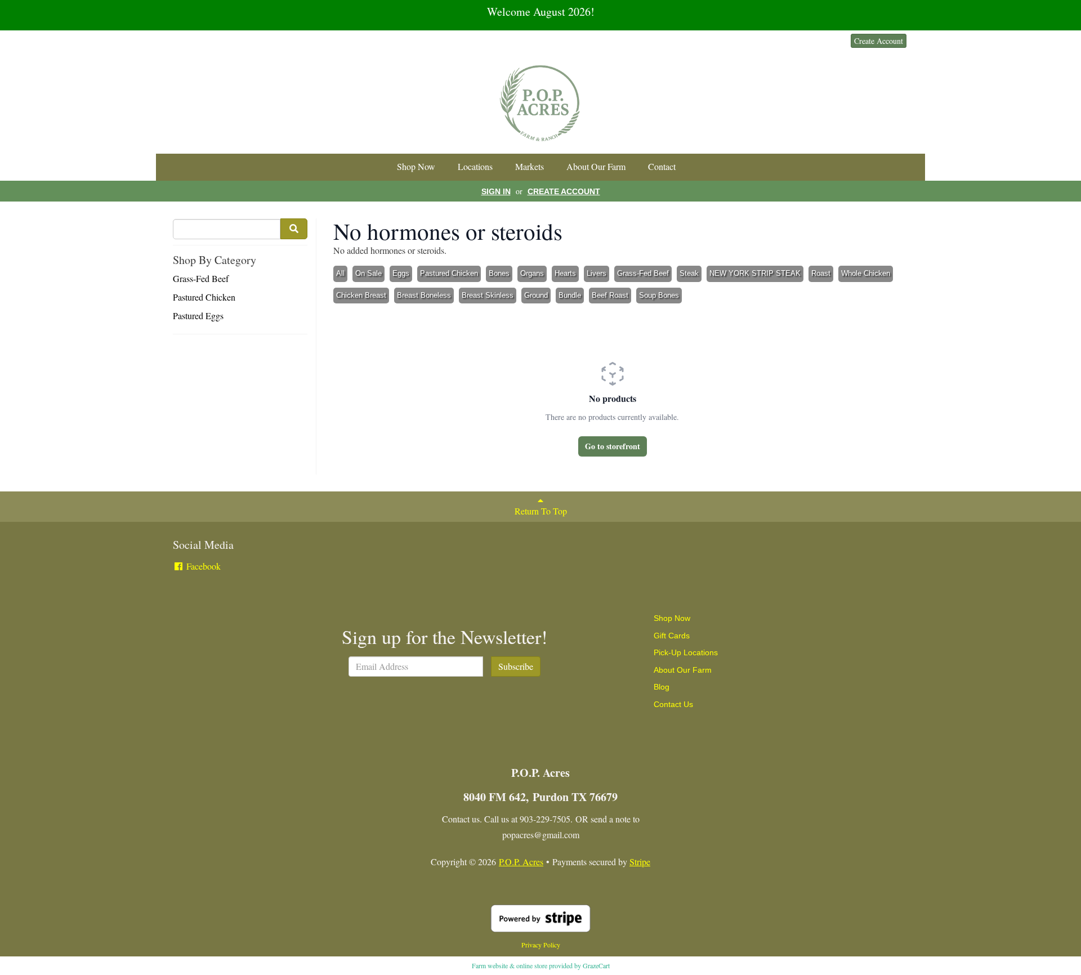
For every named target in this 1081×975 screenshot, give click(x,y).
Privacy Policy (540, 944)
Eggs (400, 273)
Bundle (570, 295)
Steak (689, 273)
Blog (661, 686)
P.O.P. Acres (521, 861)
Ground (536, 295)
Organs (532, 273)
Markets (529, 166)
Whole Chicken (865, 273)
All (340, 273)
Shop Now (416, 166)
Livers (596, 273)
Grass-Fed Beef (201, 278)
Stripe (639, 861)
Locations (475, 166)
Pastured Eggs (198, 315)
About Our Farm (596, 166)
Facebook (202, 566)
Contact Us (673, 704)
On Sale (368, 273)
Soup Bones (659, 295)
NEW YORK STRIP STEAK (755, 273)
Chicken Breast (361, 295)
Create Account (878, 40)
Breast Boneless (424, 295)
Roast (820, 273)
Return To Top (541, 511)
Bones (499, 273)
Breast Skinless (487, 295)
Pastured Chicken (204, 297)
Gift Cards (672, 635)
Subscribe (515, 666)
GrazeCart (596, 965)
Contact (662, 166)
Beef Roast (610, 295)
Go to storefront (612, 446)
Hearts (565, 273)
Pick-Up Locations (686, 652)
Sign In (826, 40)
